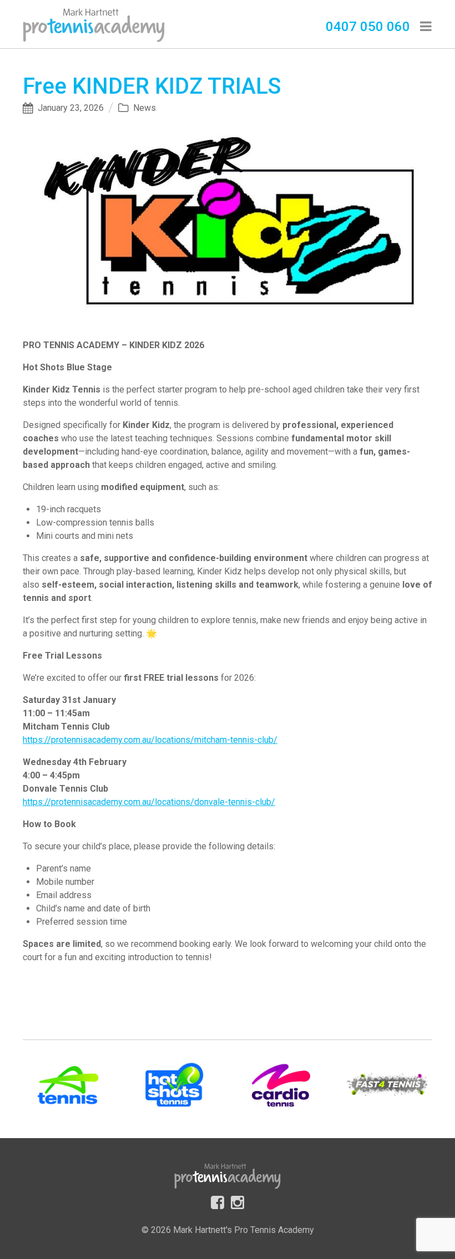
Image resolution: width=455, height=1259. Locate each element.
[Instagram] (237, 1201)
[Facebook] (217, 1201)
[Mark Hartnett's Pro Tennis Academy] (94, 23)
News (144, 108)
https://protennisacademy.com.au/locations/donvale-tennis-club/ (149, 802)
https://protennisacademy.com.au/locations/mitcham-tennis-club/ (150, 740)
